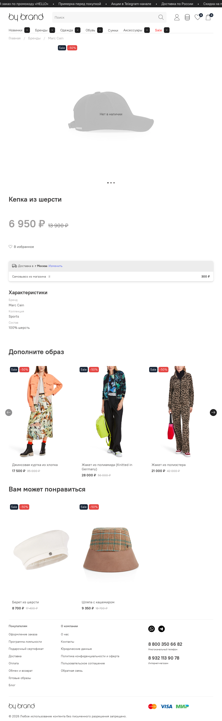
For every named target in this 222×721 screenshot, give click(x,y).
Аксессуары (132, 30)
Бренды (41, 30)
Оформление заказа (23, 634)
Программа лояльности (25, 642)
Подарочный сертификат (26, 649)
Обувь (90, 30)
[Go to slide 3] (114, 182)
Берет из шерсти (25, 602)
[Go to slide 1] (108, 182)
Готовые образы (20, 678)
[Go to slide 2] (111, 182)
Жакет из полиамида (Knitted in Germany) (107, 466)
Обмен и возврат (21, 671)
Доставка (15, 656)
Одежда (66, 30)
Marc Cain (56, 38)
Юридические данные (76, 649)
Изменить (55, 266)
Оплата (14, 663)
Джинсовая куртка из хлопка (35, 464)
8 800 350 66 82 (165, 644)
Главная (15, 38)
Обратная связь (72, 671)
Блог (12, 685)
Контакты (67, 642)
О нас (65, 634)
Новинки (15, 30)
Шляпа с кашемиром (98, 602)
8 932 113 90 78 (163, 658)
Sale (158, 30)
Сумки (113, 30)
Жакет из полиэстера (169, 464)
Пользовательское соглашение (83, 663)
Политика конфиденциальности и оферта (90, 656)
